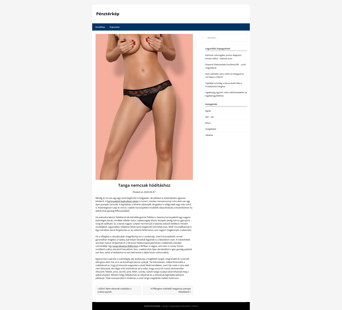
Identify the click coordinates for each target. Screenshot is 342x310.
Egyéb (208, 110)
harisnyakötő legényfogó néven (123, 201)
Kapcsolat (115, 27)
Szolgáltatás (210, 129)
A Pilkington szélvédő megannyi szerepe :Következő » (171, 290)
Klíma (208, 123)
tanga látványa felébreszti (125, 246)
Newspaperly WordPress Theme (184, 306)
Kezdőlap (100, 27)
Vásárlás (209, 135)
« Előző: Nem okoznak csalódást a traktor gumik (114, 290)
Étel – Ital (209, 117)
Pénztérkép (107, 13)
